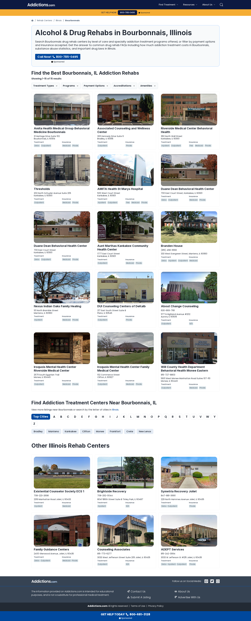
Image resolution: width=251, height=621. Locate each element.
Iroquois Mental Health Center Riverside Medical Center (55, 368)
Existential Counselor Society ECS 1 (59, 491)
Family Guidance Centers (51, 549)
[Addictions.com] (32, 20)
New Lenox (145, 431)
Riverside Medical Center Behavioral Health (186, 130)
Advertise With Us (189, 597)
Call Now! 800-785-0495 (57, 57)
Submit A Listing (141, 597)
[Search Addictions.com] (221, 4)
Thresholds (42, 189)
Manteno (53, 431)
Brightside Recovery (111, 491)
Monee (100, 431)
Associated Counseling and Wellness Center (123, 130)
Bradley (38, 431)
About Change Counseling (179, 306)
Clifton (86, 431)
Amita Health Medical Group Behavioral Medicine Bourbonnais (61, 130)
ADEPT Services (172, 549)
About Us (184, 591)
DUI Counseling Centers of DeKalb (121, 306)
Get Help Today (125, 614)
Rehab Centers (44, 20)
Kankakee (70, 431)
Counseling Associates (113, 549)
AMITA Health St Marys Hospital (120, 189)
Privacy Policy (156, 606)
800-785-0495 (127, 12)
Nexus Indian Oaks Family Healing (57, 306)
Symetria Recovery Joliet (179, 491)
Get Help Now (108, 12)
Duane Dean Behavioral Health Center (187, 189)
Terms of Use (138, 606)
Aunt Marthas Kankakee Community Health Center (122, 247)
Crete (129, 431)
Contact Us (138, 591)
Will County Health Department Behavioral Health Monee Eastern (184, 368)
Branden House (172, 246)
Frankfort (115, 431)
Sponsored (145, 13)
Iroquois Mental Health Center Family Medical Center (123, 368)
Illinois (59, 20)
